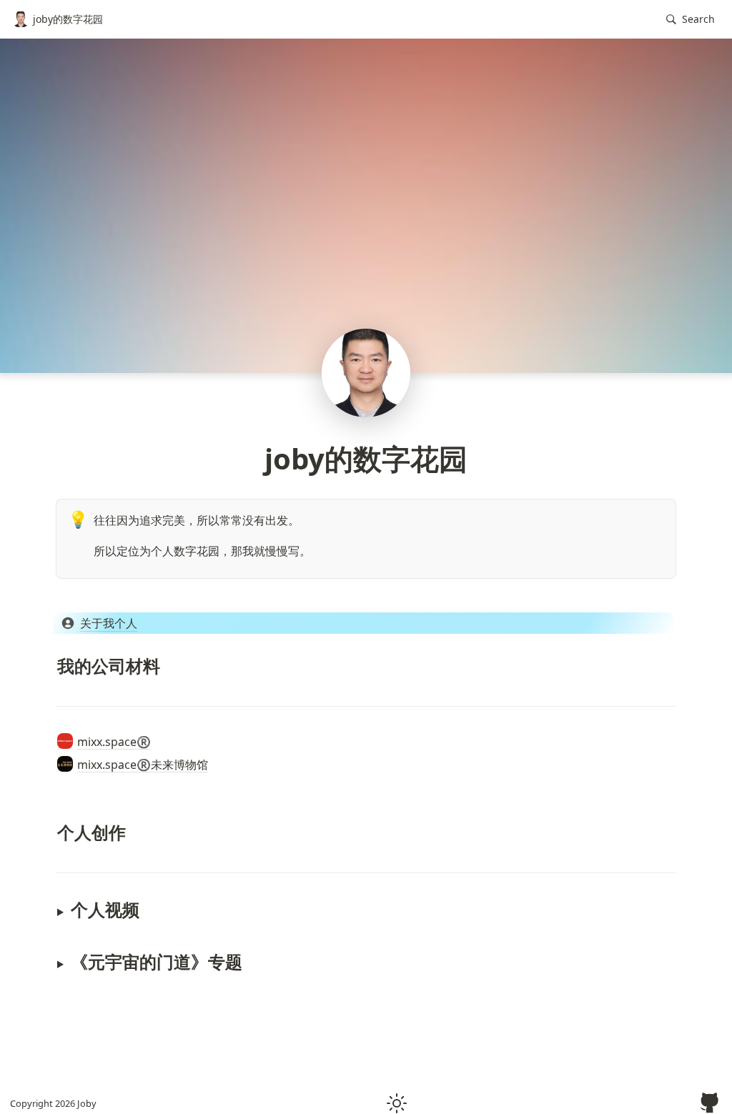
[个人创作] (50, 832)
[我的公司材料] (50, 666)
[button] (690, 19)
